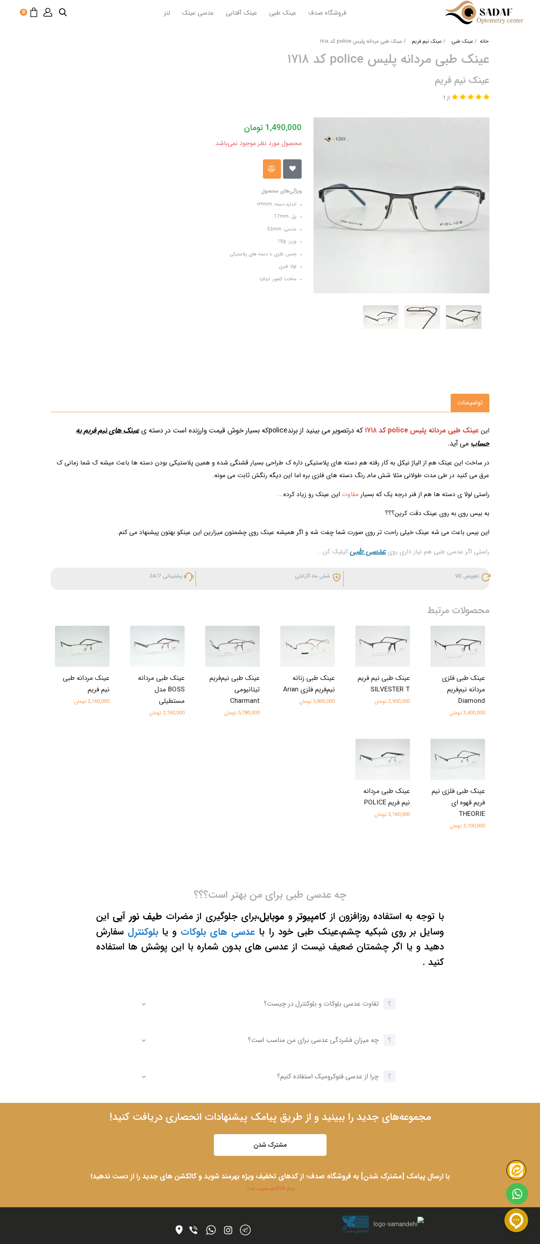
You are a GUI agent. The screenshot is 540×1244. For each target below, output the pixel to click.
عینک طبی (282, 13)
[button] (63, 12)
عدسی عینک (198, 13)
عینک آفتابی (241, 13)
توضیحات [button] (470, 403)
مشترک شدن (270, 1145)
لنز (167, 13)
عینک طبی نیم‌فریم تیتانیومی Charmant (235, 689)
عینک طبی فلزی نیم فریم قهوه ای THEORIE (458, 802)
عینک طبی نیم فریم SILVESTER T (384, 684)
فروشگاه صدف (327, 13)
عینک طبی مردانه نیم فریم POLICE (386, 797)
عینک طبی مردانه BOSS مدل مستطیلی (161, 689)
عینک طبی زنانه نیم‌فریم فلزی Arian (309, 684)
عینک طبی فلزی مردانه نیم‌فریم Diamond (463, 689)
